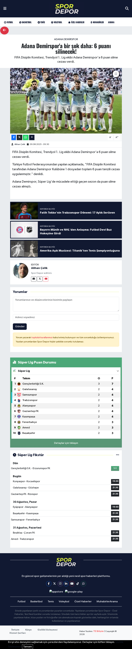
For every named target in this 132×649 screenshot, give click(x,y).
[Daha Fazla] (31, 137)
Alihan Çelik (19, 144)
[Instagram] (60, 583)
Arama (111, 22)
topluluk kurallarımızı (42, 337)
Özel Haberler (77, 22)
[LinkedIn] (66, 583)
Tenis (42, 22)
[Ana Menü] (4, 9)
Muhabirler (98, 22)
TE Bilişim (98, 631)
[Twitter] (39, 279)
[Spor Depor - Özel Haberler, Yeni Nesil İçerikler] (66, 8)
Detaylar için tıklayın (66, 443)
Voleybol (57, 22)
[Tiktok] (77, 583)
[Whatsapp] (83, 583)
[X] (54, 583)
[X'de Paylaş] (19, 137)
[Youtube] (45, 279)
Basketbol (26, 22)
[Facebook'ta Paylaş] (13, 137)
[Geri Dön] (4, 30)
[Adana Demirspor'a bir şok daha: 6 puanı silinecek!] (66, 101)
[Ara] (127, 9)
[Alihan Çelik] (20, 270)
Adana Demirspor (66, 39)
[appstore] (56, 591)
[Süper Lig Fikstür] (117, 455)
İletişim (15, 630)
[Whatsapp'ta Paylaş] (25, 137)
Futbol (9, 22)
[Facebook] (48, 583)
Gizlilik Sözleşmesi (47, 630)
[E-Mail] (33, 279)
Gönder (20, 326)
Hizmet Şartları (17, 633)
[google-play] (73, 591)
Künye (28, 630)
